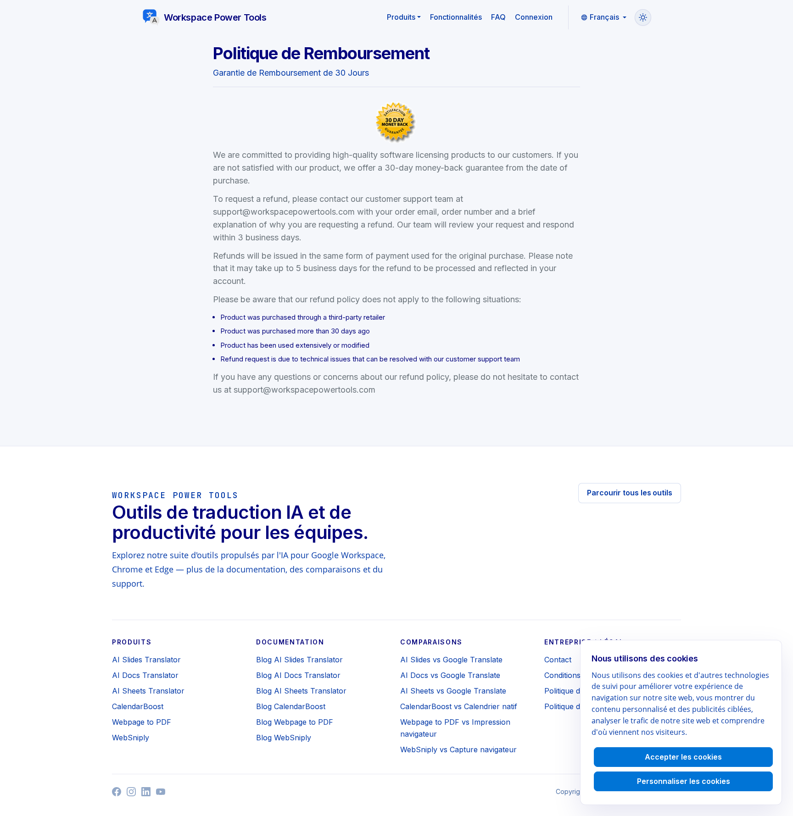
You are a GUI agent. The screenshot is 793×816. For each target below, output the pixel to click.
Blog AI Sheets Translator (301, 690)
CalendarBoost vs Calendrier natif (458, 706)
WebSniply (130, 737)
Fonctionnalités (456, 17)
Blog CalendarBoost (290, 706)
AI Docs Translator (145, 675)
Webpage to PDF (141, 722)
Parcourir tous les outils (629, 492)
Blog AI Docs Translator (298, 675)
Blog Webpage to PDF (294, 722)
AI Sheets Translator (148, 690)
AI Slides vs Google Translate (451, 659)
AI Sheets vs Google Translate (453, 690)
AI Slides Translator (146, 659)
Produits (401, 17)
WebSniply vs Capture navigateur (458, 749)
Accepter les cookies (683, 756)
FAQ (498, 17)
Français (604, 17)
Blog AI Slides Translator (299, 659)
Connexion (534, 17)
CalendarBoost (137, 706)
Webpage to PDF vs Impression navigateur (455, 727)
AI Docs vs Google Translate (450, 675)
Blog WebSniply (283, 737)
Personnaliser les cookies (683, 781)
